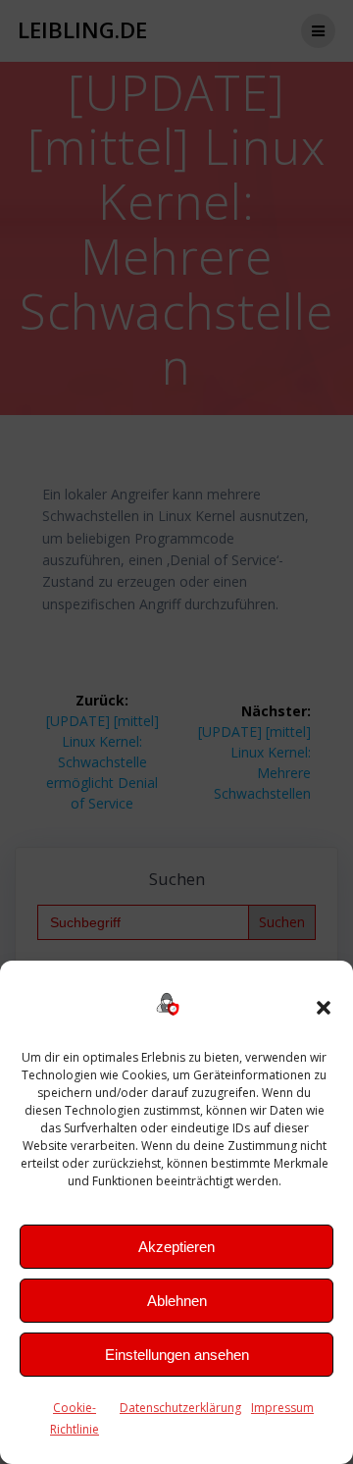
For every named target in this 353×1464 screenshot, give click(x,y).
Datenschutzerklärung (180, 1407)
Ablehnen (177, 1300)
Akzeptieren (176, 1246)
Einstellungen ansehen (177, 1354)
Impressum (282, 1407)
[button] (323, 1008)
